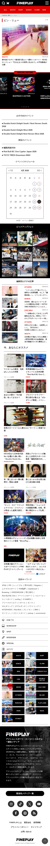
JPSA (4, 585)
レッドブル (17, 585)
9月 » (39, 170)
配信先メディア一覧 (25, 793)
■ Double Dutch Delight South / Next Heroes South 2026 (24, 124)
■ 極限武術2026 (8, 148)
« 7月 (10, 170)
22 (34, 202)
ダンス (30, 603)
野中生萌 (28, 585)
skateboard (32, 589)
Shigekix (37, 585)
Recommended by (30, 574)
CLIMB (37, 10)
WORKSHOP (11, 626)
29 (34, 208)
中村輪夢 (22, 589)
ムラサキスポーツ (9, 589)
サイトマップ (36, 827)
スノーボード (7, 599)
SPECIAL (10, 643)
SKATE (13, 10)
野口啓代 (29, 592)
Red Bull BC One (9, 596)
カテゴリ (10, 649)
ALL (5, 10)
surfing (18, 599)
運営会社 (27, 822)
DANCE (29, 10)
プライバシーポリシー (20, 827)
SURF (20, 10)
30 (39, 208)
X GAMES (27, 599)
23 (39, 202)
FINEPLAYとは (15, 822)
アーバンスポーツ (25, 596)
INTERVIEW (7, 610)
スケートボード (19, 613)
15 (34, 196)
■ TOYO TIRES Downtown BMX (16, 155)
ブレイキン (27, 610)
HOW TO (10, 620)
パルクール (39, 596)
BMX (44, 10)
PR (10, 585)
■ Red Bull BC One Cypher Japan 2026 (19, 151)
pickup (30, 613)
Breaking (5, 592)
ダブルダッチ (20, 606)
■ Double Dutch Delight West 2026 (17, 130)
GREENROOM (17, 592)
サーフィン (6, 613)
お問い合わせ (26, 832)
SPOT (9, 632)
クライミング (33, 606)
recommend (40, 613)
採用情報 (37, 822)
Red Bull (17, 610)
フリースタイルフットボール (13, 603)
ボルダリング (7, 606)
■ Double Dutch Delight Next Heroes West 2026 (23, 134)
